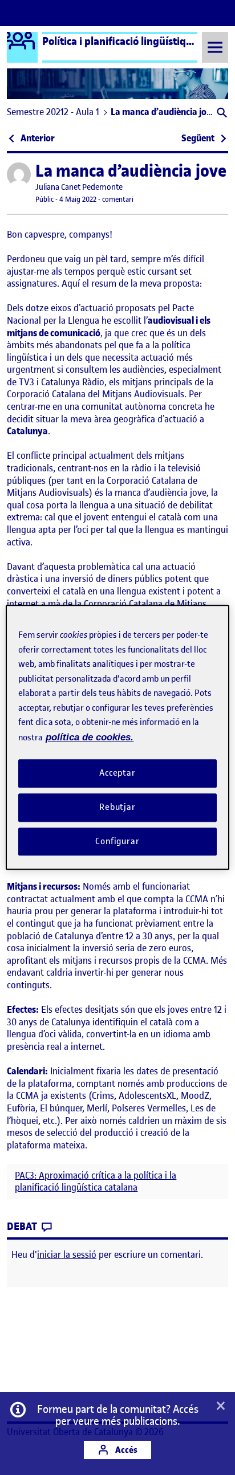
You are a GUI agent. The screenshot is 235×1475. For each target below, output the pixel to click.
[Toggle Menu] (215, 47)
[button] (221, 113)
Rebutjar (117, 807)
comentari (117, 199)
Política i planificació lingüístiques (122, 41)
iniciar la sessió (66, 1254)
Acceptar (117, 773)
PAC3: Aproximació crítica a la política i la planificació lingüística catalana (95, 1181)
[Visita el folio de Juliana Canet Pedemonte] (19, 174)
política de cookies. (89, 737)
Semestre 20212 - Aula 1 (53, 111)
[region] (117, 737)
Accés (125, 1450)
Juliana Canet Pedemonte (79, 187)
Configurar (117, 841)
